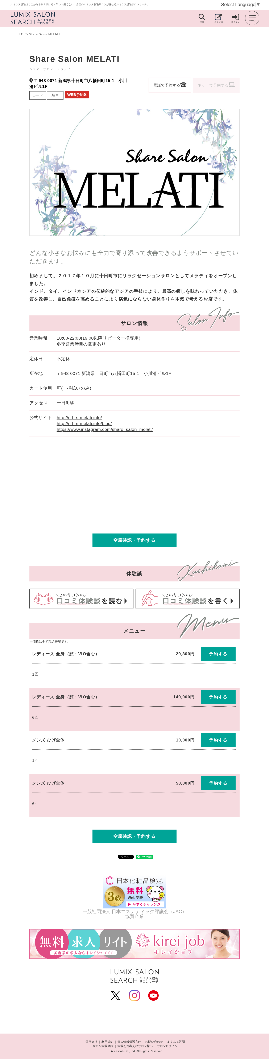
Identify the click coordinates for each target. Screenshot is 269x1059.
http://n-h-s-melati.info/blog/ (84, 423)
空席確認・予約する (134, 540)
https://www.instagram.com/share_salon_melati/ (105, 429)
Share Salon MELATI (44, 34)
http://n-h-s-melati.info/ (79, 417)
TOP (22, 34)
